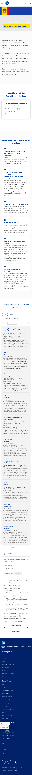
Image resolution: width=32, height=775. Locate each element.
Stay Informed (5, 753)
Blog (3, 743)
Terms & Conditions (7, 770)
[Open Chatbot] (7, 731)
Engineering (5, 687)
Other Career (5, 718)
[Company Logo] (7, 3)
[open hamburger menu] (2, 3)
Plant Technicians (6, 738)
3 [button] (8, 548)
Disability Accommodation (8, 673)
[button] (11, 314)
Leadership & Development (8, 664)
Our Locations (5, 676)
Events (3, 746)
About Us (4, 655)
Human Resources (6, 693)
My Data (16, 768)
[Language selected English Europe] (26, 3)
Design (3, 684)
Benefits (4, 658)
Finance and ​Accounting (7, 690)
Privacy (15, 770)
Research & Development (8, 709)
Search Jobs (4, 749)
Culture (3, 661)
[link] (16, 631)
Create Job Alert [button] (16, 625)
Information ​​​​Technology (7, 696)
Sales (3, 712)
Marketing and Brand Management (10, 706)
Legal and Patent (6, 699)
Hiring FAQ (4, 670)
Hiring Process (5, 667)
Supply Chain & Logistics (7, 715)
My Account (4, 756)
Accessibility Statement (7, 768)
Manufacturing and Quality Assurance (10, 702)
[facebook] (4, 762)
